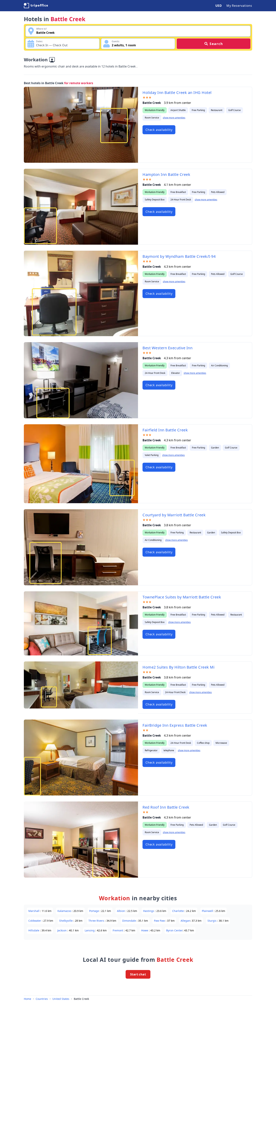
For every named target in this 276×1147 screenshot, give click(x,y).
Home (27, 999)
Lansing (90, 930)
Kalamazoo (64, 911)
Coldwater (35, 920)
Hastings (149, 911)
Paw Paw (160, 920)
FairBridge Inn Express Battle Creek (175, 725)
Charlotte (178, 911)
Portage (94, 911)
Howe (145, 930)
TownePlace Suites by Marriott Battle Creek (182, 597)
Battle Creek (81, 999)
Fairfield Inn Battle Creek (165, 430)
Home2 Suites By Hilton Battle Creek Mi (178, 667)
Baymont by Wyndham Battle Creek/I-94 (179, 256)
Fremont (118, 930)
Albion (121, 911)
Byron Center (174, 930)
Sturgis (212, 920)
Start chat (138, 974)
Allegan (185, 920)
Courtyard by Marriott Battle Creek (174, 514)
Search (216, 43)
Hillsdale (34, 930)
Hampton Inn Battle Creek (166, 174)
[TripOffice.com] (36, 5)
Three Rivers (96, 920)
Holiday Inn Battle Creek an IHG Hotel (177, 92)
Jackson (62, 930)
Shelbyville (66, 920)
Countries (42, 999)
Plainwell (208, 911)
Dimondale (129, 920)
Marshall (34, 911)
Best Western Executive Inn (167, 347)
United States (60, 999)
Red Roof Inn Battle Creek (166, 807)
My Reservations (239, 6)
